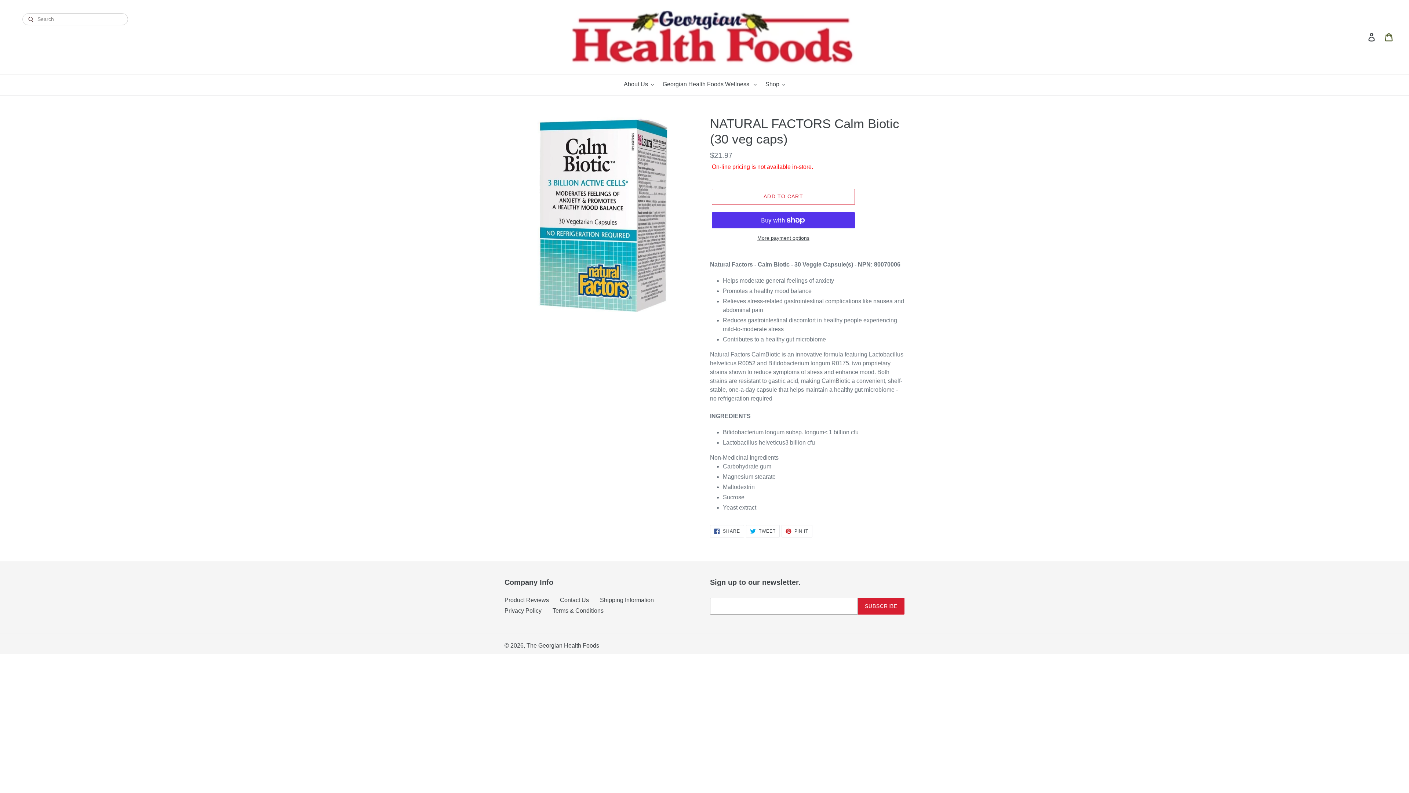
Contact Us (574, 600)
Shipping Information (627, 600)
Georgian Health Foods (568, 645)
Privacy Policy (523, 611)
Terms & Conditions (578, 611)
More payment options (783, 238)
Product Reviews (527, 600)
